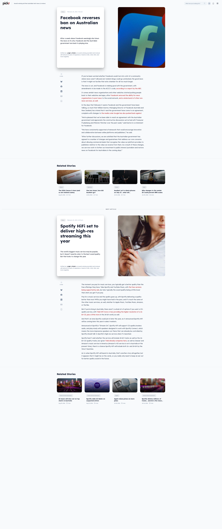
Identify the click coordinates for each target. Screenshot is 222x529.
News (63, 11)
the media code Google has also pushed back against (121, 113)
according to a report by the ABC (128, 88)
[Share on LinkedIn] (61, 91)
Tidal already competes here (116, 341)
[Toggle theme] (209, 3)
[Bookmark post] (61, 101)
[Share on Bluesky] (61, 81)
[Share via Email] (61, 96)
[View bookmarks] (213, 3)
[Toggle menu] (217, 3)
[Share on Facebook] (61, 86)
